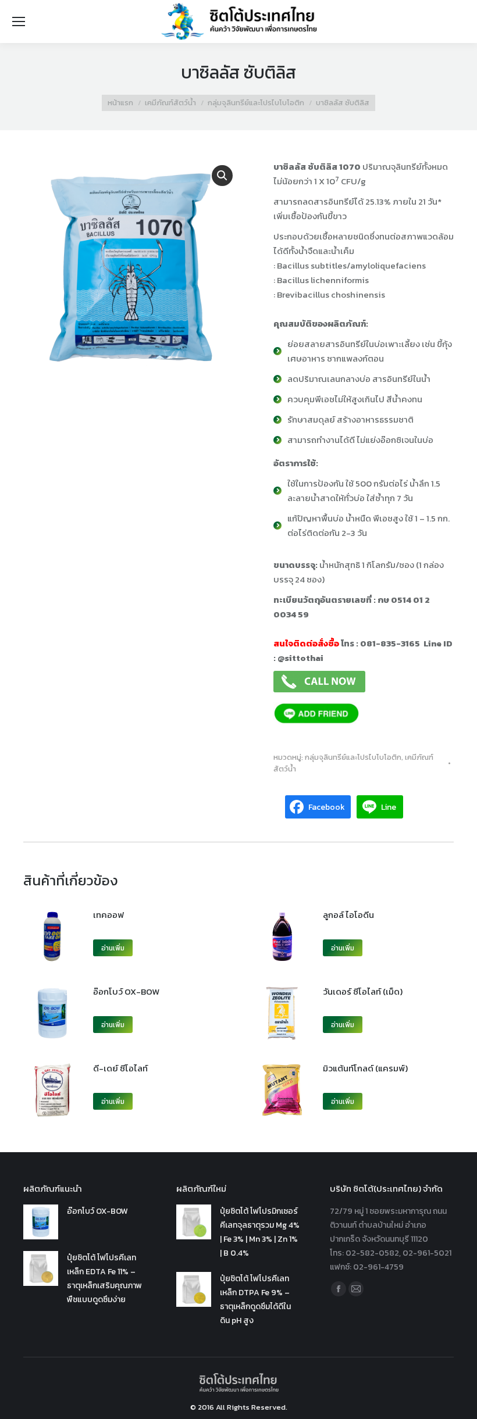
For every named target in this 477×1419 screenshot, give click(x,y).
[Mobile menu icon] (19, 21)
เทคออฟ (108, 914)
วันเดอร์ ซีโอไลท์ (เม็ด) (363, 991)
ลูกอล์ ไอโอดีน (348, 914)
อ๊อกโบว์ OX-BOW (126, 991)
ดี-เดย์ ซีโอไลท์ (120, 1068)
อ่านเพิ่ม (112, 948)
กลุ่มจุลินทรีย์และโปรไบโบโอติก (353, 757)
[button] (222, 175)
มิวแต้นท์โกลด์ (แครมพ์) (365, 1068)
